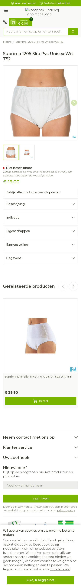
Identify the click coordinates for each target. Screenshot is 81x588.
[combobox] (36, 31)
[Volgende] (74, 103)
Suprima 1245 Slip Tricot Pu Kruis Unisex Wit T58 (38, 376)
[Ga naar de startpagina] (44, 12)
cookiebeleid (60, 569)
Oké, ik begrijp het (40, 580)
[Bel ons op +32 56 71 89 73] (5, 22)
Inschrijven (40, 498)
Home (7, 41)
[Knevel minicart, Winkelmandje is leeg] (13, 22)
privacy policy (66, 510)
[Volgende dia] (73, 286)
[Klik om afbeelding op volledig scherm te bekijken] (40, 103)
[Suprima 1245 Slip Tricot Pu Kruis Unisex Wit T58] (40, 336)
